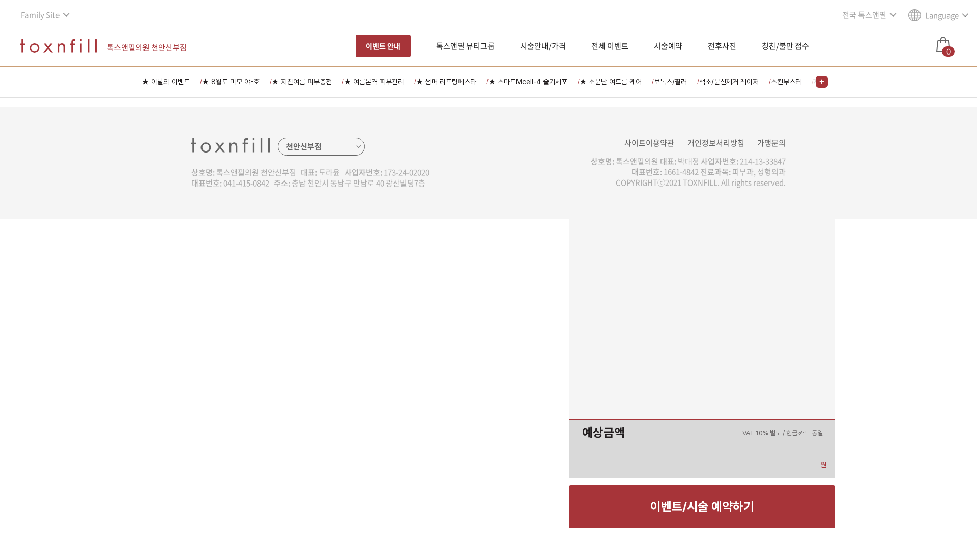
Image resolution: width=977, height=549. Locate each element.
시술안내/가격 (543, 45)
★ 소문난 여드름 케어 (611, 81)
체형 (429, 309)
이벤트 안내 (383, 46)
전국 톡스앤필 (864, 14)
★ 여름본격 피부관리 (374, 81)
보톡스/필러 (670, 81)
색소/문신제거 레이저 (729, 81)
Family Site (40, 14)
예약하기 (533, 432)
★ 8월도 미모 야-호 (231, 81)
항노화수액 (440, 327)
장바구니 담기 (444, 432)
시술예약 (668, 45)
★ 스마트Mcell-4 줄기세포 (528, 81)
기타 (429, 345)
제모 (429, 238)
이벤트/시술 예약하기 (702, 506)
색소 (429, 220)
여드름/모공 (441, 256)
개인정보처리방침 (715, 142)
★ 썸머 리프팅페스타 (446, 81)
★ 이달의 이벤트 (166, 81)
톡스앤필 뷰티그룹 (465, 45)
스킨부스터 (786, 81)
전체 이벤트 (609, 45)
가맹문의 (771, 142)
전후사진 (722, 45)
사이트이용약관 (649, 142)
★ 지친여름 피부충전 (302, 81)
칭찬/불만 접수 (785, 45)
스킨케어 (436, 291)
